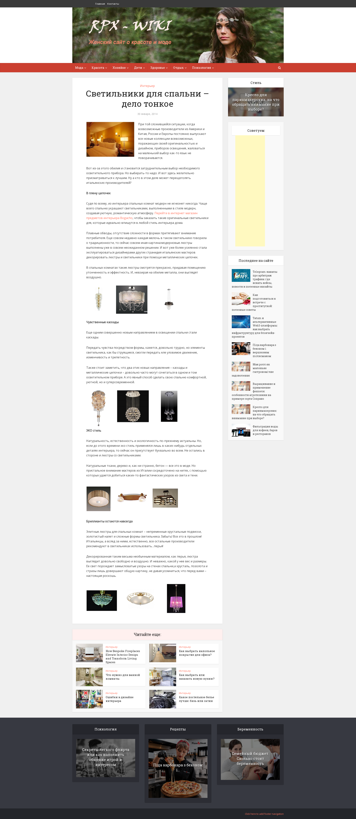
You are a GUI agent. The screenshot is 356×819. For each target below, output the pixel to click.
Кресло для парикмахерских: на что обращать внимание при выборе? (256, 102)
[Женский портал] (130, 33)
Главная (100, 3)
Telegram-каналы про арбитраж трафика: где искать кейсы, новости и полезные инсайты (254, 279)
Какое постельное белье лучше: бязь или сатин (196, 699)
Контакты (113, 3)
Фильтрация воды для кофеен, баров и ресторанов (265, 430)
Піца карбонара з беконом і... (178, 767)
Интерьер (147, 86)
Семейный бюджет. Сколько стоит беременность (250, 758)
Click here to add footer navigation (264, 813)
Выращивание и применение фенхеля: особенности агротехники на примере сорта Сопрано (253, 391)
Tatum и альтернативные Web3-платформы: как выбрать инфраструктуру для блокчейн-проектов (255, 327)
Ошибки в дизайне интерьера (120, 699)
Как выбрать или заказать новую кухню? (197, 676)
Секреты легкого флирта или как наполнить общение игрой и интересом (105, 757)
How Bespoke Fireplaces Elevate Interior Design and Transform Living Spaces (123, 656)
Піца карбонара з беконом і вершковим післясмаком (264, 350)
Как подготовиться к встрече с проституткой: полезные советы (254, 302)
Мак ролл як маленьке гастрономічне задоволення (253, 370)
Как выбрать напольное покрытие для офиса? (197, 652)
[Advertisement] (250, 190)
